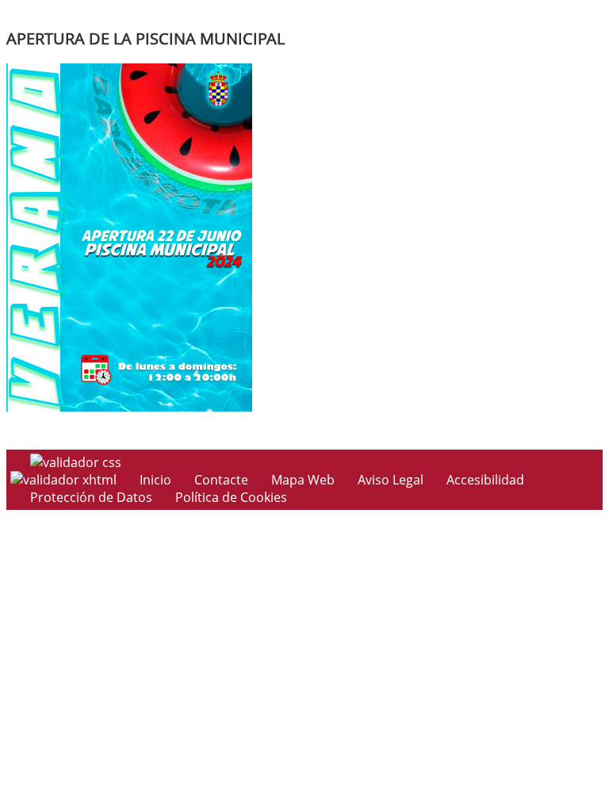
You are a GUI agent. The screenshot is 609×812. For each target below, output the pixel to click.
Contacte (221, 479)
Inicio (155, 479)
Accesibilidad (485, 479)
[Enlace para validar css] (75, 462)
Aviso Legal (390, 479)
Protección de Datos (91, 497)
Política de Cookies (231, 497)
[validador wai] (65, 479)
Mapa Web (303, 479)
